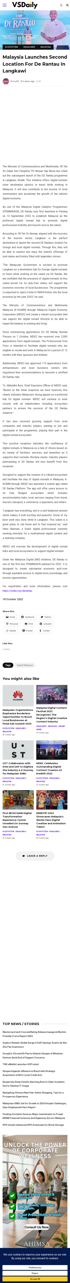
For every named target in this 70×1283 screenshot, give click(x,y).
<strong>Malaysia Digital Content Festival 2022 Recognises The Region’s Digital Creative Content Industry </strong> (51, 694)
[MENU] (5, 5)
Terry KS (14, 81)
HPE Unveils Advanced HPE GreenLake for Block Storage (33, 1125)
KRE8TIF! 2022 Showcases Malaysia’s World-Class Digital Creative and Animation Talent (51, 800)
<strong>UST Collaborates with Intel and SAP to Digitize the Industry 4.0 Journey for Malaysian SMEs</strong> (18, 750)
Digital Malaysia (25, 665)
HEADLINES (29, 47)
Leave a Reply (37, 855)
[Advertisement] (35, 128)
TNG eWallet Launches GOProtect (21, 1064)
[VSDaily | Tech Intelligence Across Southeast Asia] (25, 6)
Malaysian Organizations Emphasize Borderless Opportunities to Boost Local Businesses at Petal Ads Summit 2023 (18, 695)
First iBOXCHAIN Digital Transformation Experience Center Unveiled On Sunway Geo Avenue (18, 800)
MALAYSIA (46, 47)
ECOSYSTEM (11, 47)
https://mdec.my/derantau (17, 590)
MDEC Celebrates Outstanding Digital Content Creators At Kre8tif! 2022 (51, 750)
